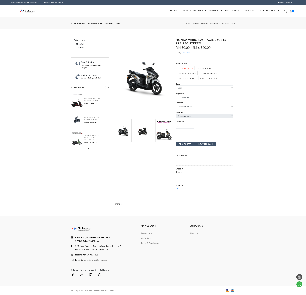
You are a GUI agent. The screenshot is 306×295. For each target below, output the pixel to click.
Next (108, 87)
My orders (146, 238)
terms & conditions (150, 243)
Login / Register (286, 2)
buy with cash (205, 144)
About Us (194, 233)
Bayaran (198, 10)
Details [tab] (118, 204)
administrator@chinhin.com (96, 260)
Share (179, 172)
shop (185, 10)
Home (173, 10)
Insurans (214, 10)
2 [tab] (92, 148)
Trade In (250, 10)
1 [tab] (88, 148)
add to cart (185, 144)
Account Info (146, 233)
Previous (105, 87)
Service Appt (232, 10)
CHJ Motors (185, 53)
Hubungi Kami (268, 10)
